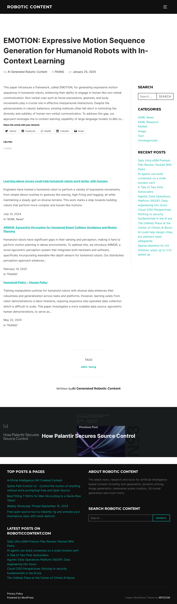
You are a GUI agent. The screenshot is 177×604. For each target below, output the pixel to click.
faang (92, 366)
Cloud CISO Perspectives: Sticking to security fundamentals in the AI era (155, 214)
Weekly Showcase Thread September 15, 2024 (37, 506)
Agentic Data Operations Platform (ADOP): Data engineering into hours (154, 201)
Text (141, 136)
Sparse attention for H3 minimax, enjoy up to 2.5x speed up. (155, 250)
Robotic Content (29, 7)
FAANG (59, 71)
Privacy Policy (15, 593)
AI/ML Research (148, 122)
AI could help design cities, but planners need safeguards (155, 236)
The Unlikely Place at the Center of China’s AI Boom (41, 577)
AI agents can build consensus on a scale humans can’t (152, 178)
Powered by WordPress (20, 597)
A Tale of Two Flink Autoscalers (27, 555)
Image (142, 131)
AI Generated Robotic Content (27, 71)
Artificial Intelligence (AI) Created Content (34, 480)
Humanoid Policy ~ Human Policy (25, 282)
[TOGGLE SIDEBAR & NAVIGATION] (166, 7)
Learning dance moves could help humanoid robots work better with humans (55, 181)
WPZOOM (164, 597)
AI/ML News (146, 117)
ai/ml (84, 366)
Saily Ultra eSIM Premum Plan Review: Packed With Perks (155, 165)
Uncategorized (147, 140)
